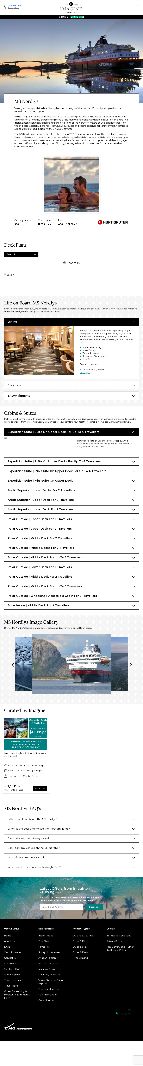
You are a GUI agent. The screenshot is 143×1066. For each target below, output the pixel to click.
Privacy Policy (98, 566)
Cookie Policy (79, 566)
